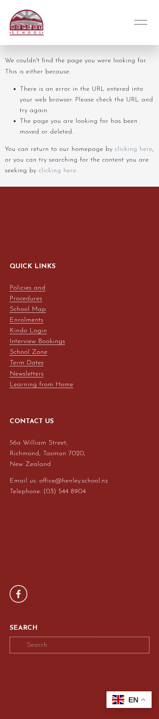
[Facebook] (18, 594)
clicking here (133, 149)
